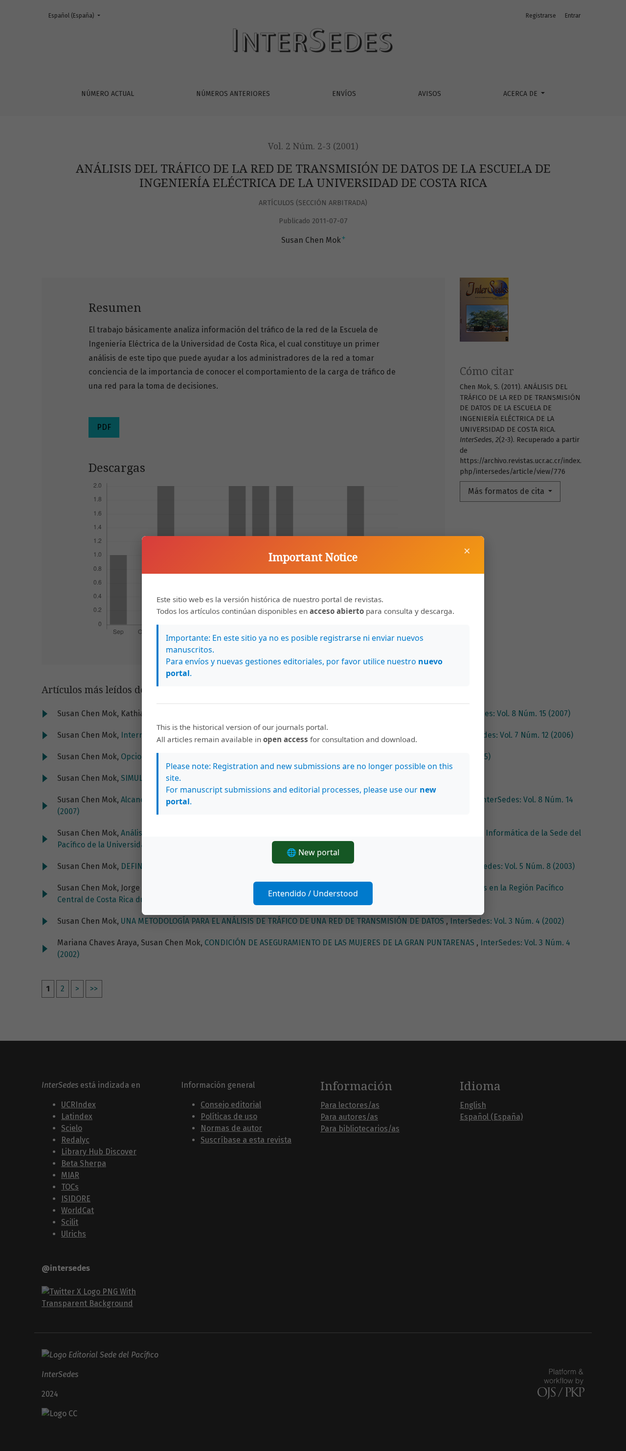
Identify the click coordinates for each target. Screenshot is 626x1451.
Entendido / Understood (313, 893)
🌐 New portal (313, 852)
